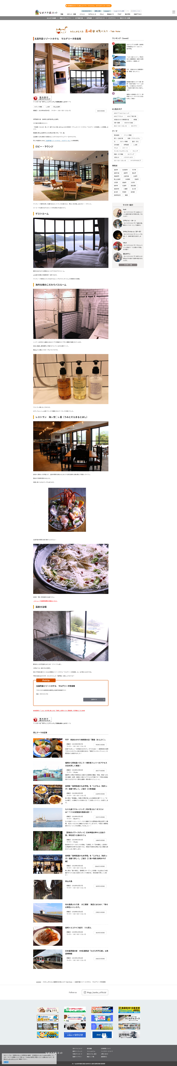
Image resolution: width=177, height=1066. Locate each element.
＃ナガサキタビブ (136, 160)
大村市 (133, 182)
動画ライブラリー (77, 1056)
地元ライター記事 (125, 18)
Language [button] (106, 11)
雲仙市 (134, 173)
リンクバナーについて (107, 1051)
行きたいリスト (136, 11)
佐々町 (134, 189)
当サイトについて (77, 1048)
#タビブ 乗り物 (131, 116)
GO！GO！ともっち (120, 160)
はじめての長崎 (51, 18)
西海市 (124, 182)
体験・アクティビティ (134, 138)
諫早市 (116, 185)
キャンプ (135, 151)
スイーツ (125, 148)
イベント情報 (127, 135)
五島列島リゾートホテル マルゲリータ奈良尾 (90, 982)
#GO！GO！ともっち (120, 126)
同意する (6, 1062)
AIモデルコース (100, 18)
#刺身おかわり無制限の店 (121, 119)
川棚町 (126, 189)
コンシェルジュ (91, 1051)
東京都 (133, 192)
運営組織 (89, 1048)
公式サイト (94, 699)
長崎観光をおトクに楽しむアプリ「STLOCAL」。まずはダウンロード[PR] (89, 5)
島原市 (126, 173)
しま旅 (48, 107)
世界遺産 (89, 18)
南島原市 (116, 176)
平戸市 (134, 170)
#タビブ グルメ (118, 116)
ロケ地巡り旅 (79, 18)
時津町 (124, 192)
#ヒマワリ (134, 126)
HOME (38, 982)
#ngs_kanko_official (96, 992)
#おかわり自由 (128, 122)
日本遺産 (116, 145)
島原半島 (116, 173)
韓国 (126, 195)
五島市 (135, 176)
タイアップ (131, 154)
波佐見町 (133, 185)
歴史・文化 (135, 141)
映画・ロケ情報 (118, 154)
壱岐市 (137, 179)
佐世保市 (125, 170)
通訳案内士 (104, 1056)
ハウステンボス (128, 157)
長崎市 (116, 170)
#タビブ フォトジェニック (121, 113)
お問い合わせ (104, 1054)
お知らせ (116, 157)
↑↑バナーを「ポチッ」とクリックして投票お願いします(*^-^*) (52, 102)
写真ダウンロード (77, 1054)
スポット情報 (38, 107)
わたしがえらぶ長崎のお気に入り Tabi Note (57, 982)
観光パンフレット (77, 1051)
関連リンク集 (90, 1056)
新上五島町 (57, 107)
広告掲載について (106, 1048)
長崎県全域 (117, 195)
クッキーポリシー (11, 1059)
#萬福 (135, 119)
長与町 (116, 192)
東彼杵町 (116, 189)
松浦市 (124, 185)
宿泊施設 (116, 135)
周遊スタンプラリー (65, 18)
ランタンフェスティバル (121, 151)
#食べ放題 (117, 122)
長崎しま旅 (97, 11)
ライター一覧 (128, 265)
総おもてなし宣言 (91, 1054)
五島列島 (126, 176)
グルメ (116, 148)
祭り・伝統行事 (118, 138)
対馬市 (116, 182)
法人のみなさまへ (86, 11)
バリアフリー (112, 18)
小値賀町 (127, 179)
